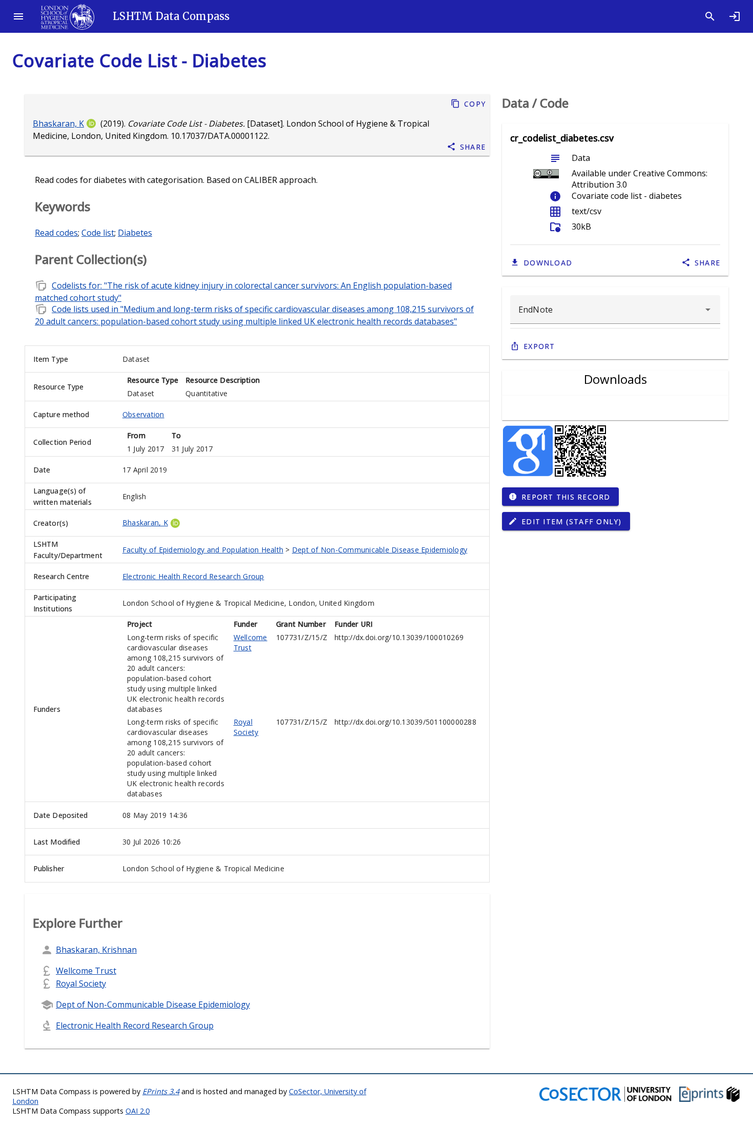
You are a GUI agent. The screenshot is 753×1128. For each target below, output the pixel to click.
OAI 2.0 (138, 1111)
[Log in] (734, 16)
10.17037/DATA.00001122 (219, 135)
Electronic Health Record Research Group (193, 576)
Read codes (56, 232)
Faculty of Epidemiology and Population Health (202, 550)
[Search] (710, 16)
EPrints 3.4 (160, 1091)
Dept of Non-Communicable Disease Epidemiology (379, 550)
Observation (143, 414)
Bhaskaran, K (58, 123)
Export (539, 346)
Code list (97, 232)
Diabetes (135, 232)
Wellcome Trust (250, 642)
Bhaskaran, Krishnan (96, 949)
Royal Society (246, 727)
